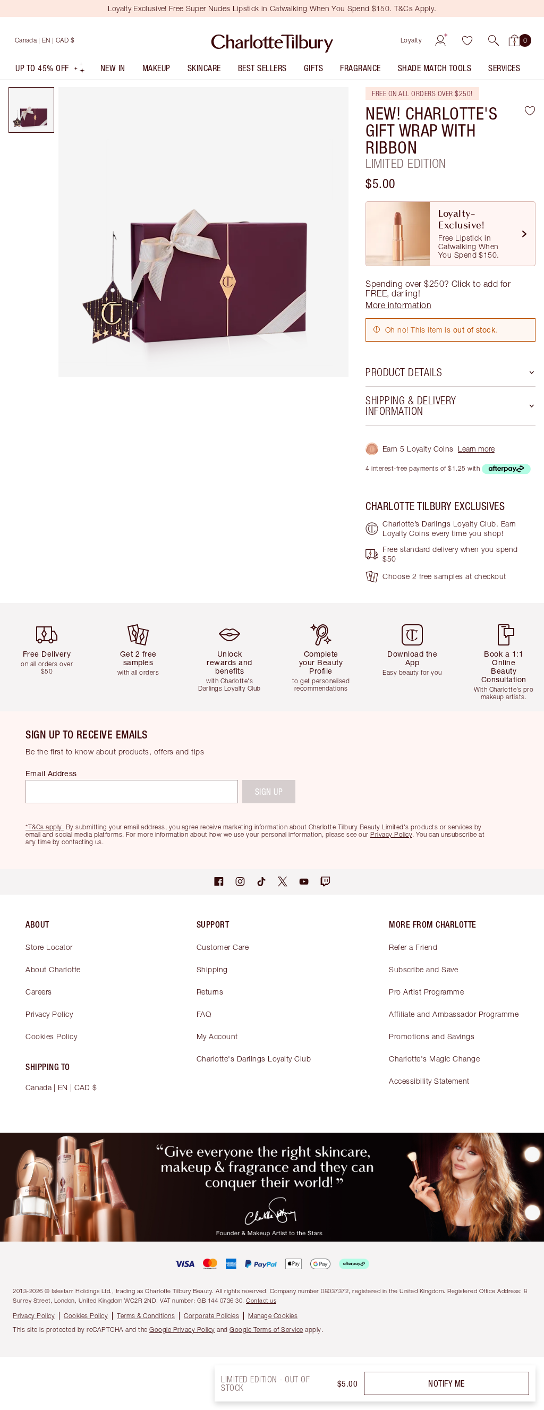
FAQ (204, 1013)
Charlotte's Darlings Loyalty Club (254, 1058)
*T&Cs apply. (45, 827)
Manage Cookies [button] (273, 1316)
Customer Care (223, 947)
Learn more (476, 448)
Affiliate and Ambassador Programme (453, 1013)
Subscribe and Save (423, 969)
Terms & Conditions (146, 1316)
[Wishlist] (467, 40)
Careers (39, 991)
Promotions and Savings (431, 1036)
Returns (210, 991)
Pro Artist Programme (426, 991)
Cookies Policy (51, 1036)
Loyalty (411, 40)
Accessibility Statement (429, 1080)
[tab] (31, 110)
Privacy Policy (49, 1013)
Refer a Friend (413, 947)
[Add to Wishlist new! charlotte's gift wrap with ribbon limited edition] (530, 110)
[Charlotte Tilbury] (272, 40)
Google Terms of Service (266, 1329)
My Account (217, 1036)
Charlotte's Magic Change (434, 1058)
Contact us (261, 1300)
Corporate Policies (211, 1316)
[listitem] (50, 70)
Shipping (212, 969)
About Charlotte (53, 969)
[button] (493, 40)
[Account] (440, 40)
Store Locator (49, 947)
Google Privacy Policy (182, 1329)
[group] (50, 657)
